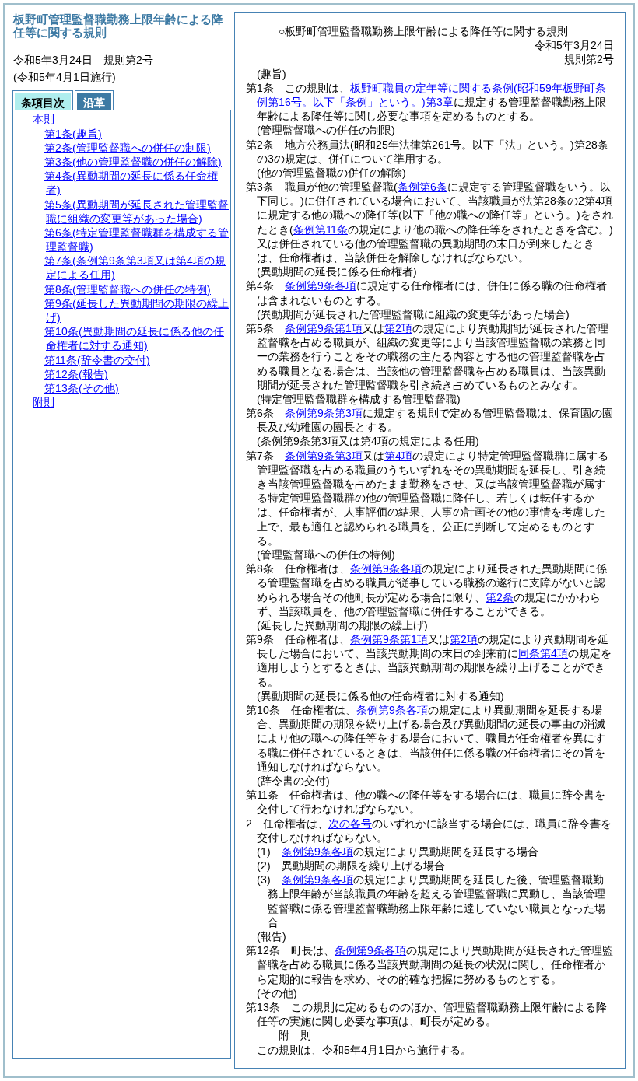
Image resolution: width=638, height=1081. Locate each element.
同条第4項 (543, 653)
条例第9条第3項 (324, 413)
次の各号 (350, 823)
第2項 (398, 328)
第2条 (500, 597)
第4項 (398, 456)
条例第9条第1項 (324, 328)
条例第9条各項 (320, 285)
